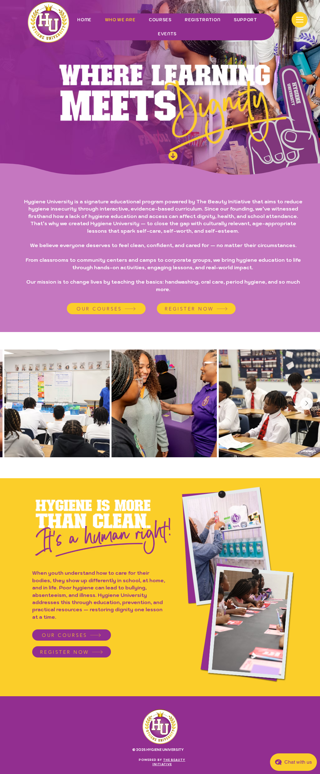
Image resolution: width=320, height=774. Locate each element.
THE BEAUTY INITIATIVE (169, 762)
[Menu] (300, 19)
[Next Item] (306, 403)
